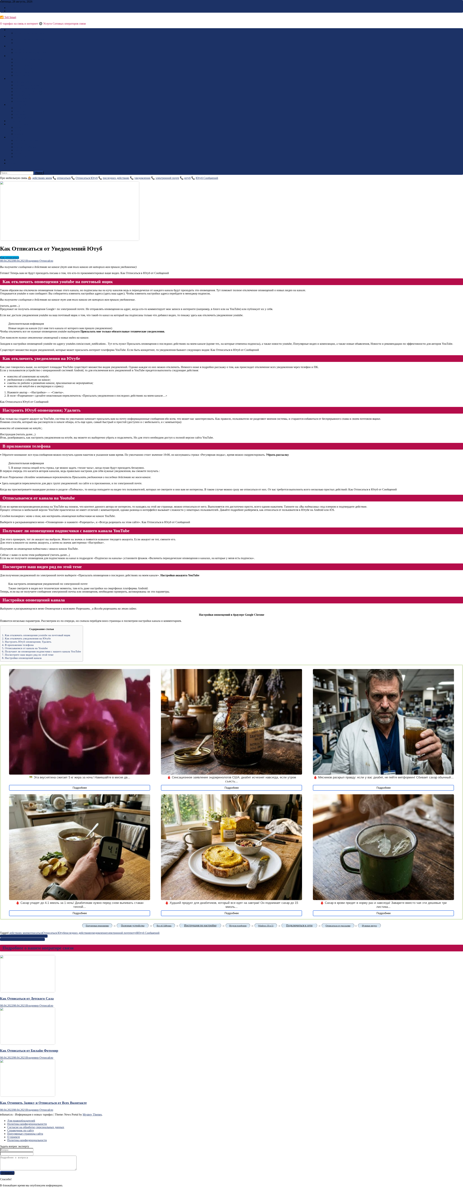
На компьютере (23, 143)
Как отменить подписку (29, 111)
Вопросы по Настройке (28, 91)
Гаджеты (12, 137)
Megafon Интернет (25, 49)
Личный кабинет (24, 94)
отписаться (64, 178)
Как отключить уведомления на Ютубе (26, 638)
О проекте (13, 1136)
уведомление (142, 178)
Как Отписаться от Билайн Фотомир (29, 1050)
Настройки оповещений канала (22, 657)
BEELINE (13, 29)
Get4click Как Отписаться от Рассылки (24, 936)
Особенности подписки (29, 107)
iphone (18, 153)
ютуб (187, 178)
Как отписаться (16, 104)
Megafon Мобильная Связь (30, 52)
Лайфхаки (20, 101)
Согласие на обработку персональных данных (35, 1127)
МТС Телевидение (25, 65)
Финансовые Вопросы (28, 88)
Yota (9, 78)
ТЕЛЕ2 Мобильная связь (29, 39)
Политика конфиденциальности (27, 1123)
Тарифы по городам (26, 85)
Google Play (14, 120)
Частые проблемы (25, 146)
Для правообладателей (21, 1120)
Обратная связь (16, 10)
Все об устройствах (26, 140)
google (18, 127)
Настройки (21, 156)
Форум (11, 163)
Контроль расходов (26, 68)
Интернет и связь (18, 124)
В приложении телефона (18, 644)
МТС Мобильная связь (28, 59)
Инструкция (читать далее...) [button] (17, 434)
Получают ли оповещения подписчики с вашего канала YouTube (41, 651)
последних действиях (116, 178)
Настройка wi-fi (24, 98)
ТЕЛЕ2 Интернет (25, 42)
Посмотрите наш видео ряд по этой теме (28, 654)
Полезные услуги (25, 117)
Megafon (12, 46)
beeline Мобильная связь (29, 33)
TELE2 (11, 36)
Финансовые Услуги (27, 72)
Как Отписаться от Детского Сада (27, 998)
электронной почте (167, 178)
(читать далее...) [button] (10, 305)
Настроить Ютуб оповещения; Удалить (26, 641)
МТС (10, 55)
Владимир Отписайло (39, 260)
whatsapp (19, 133)
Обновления (22, 150)
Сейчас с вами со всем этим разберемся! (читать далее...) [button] (35, 554)
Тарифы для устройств (28, 81)
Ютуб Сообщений (207, 178)
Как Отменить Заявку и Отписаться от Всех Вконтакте (43, 1103)
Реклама (12, 7)
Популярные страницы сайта (25, 1133)
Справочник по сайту (20, 1130)
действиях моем (42, 178)
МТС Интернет (23, 62)
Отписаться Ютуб (87, 178)
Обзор (11, 159)
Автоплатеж (22, 75)
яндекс (18, 130)
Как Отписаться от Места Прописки (22, 939)
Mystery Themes (92, 1114)
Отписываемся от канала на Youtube (25, 648)
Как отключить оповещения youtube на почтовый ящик (36, 635)
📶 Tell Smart (8, 17)
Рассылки (20, 114)
